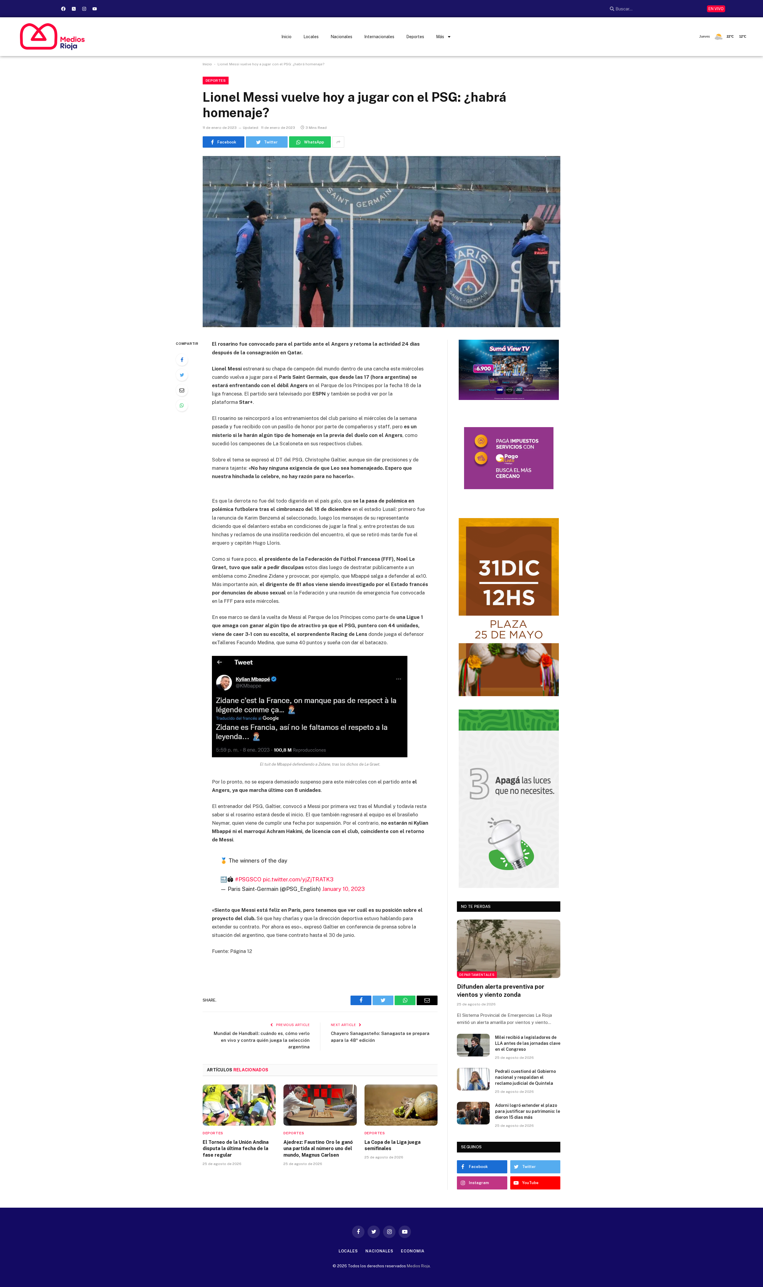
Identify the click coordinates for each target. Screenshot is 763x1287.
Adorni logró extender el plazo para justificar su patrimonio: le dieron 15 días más (527, 1111)
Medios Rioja (418, 1266)
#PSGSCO (248, 879)
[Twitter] (182, 375)
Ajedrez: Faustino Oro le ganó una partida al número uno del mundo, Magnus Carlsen (318, 1148)
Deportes (415, 36)
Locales (311, 36)
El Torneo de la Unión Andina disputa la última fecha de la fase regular (236, 1148)
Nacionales (341, 36)
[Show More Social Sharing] (338, 142)
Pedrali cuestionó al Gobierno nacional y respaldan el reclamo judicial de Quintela (525, 1077)
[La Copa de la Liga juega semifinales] (401, 1105)
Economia (412, 1251)
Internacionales (379, 36)
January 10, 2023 (343, 889)
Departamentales (476, 975)
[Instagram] (84, 8)
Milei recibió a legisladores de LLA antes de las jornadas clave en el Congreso (527, 1043)
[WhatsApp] (182, 405)
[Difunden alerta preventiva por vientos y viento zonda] (508, 949)
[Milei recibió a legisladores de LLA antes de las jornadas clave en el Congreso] (473, 1045)
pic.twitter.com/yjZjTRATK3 (298, 879)
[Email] (182, 390)
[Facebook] (63, 8)
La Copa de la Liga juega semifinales (393, 1145)
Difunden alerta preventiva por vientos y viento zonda (500, 990)
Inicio (286, 36)
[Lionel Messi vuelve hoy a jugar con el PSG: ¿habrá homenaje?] (381, 241)
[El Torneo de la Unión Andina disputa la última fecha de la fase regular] (239, 1105)
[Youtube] (94, 8)
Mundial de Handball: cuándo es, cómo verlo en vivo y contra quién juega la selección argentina (262, 1040)
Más (440, 36)
